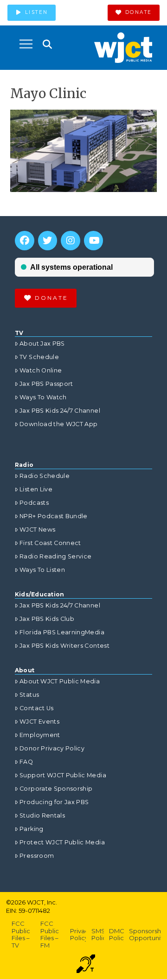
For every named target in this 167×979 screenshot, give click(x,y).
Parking (31, 828)
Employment (39, 734)
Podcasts (34, 502)
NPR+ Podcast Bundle (53, 516)
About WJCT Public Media (59, 681)
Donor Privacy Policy (51, 748)
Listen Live (35, 489)
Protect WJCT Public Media (62, 842)
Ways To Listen (42, 569)
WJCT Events (39, 721)
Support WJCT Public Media (62, 775)
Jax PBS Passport (46, 383)
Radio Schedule (44, 475)
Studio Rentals (42, 815)
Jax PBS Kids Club (46, 618)
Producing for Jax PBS (54, 802)
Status (29, 694)
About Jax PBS (42, 343)
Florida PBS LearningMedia (61, 632)
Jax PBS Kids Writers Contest (64, 645)
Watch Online (40, 370)
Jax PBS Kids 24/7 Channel (59, 410)
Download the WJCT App (58, 424)
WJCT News (37, 529)
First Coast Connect (50, 542)
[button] (26, 44)
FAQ (26, 761)
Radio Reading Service (55, 556)
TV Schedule (39, 356)
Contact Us (36, 708)
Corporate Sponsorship (55, 788)
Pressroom (36, 855)
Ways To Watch (43, 397)
